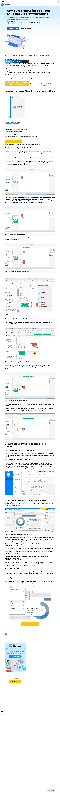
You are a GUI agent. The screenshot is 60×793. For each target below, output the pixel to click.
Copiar (27, 61)
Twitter (9, 61)
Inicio (6, 55)
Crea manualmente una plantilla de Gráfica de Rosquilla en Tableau (43, 83)
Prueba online (27, 28)
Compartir (18, 61)
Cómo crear (12, 55)
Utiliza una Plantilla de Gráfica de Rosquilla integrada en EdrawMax (17, 83)
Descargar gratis (13, 28)
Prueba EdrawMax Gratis (30, 624)
